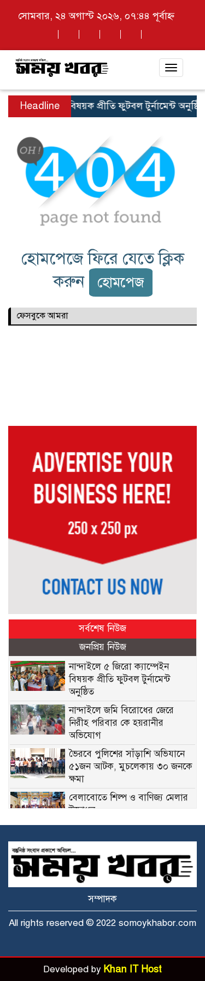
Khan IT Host (133, 969)
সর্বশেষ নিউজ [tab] (102, 628)
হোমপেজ (120, 282)
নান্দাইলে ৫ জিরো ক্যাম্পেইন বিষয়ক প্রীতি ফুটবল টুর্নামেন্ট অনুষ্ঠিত (119, 679)
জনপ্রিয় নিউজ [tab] (102, 647)
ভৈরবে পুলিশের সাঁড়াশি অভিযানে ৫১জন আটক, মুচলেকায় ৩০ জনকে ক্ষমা (130, 766)
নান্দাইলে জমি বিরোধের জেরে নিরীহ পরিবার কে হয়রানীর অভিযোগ (121, 723)
